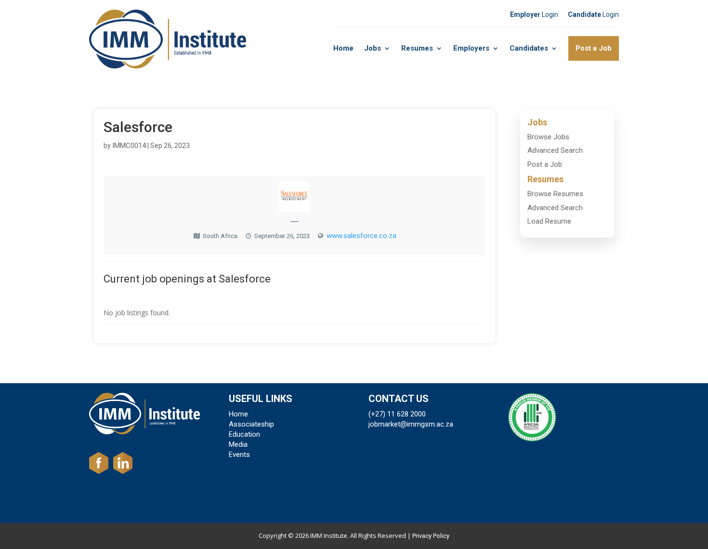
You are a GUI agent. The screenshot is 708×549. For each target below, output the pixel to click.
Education (244, 434)
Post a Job (594, 48)
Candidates (529, 48)
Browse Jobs (548, 137)
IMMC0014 (129, 145)
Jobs (372, 48)
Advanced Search (555, 150)
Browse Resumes (555, 193)
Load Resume (549, 221)
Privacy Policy (430, 535)
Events (239, 454)
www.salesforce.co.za (361, 235)
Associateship (251, 424)
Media (238, 444)
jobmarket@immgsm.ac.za (410, 424)
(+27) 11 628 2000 (397, 414)
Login (534, 14)
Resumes (417, 48)
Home (343, 48)
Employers (471, 48)
